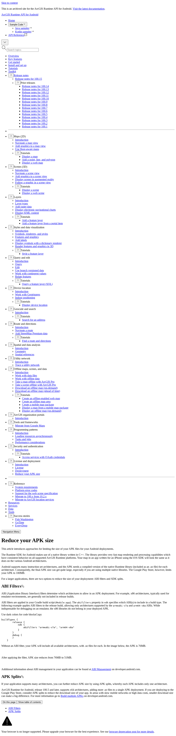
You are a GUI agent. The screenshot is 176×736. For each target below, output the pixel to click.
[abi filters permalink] (22, 586)
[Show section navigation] (4, 42)
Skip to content (9, 2)
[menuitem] (91, 20)
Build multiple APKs (72, 695)
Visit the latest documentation (88, 8)
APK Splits (14, 711)
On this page (9, 702)
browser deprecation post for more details (131, 731)
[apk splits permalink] (22, 676)
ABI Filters (14, 708)
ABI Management (101, 669)
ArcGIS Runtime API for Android (19, 14)
